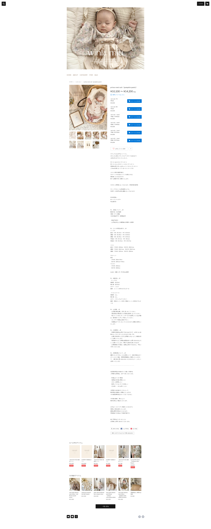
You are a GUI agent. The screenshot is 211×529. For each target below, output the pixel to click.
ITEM (91, 75)
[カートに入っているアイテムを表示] (207, 4)
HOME (69, 75)
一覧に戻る (105, 506)
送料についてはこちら (118, 94)
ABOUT (75, 75)
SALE (96, 75)
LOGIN (201, 3)
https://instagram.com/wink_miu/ (139, 516)
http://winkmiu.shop (143, 516)
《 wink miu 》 (78, 82)
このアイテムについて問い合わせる (123, 433)
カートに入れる (135, 101)
